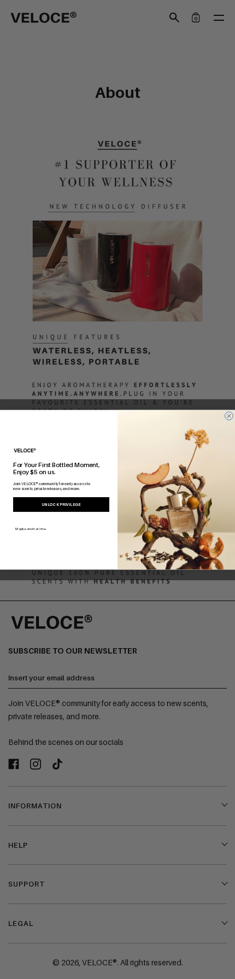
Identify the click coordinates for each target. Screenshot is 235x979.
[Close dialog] (229, 415)
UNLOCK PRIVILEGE (61, 504)
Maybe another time (30, 528)
